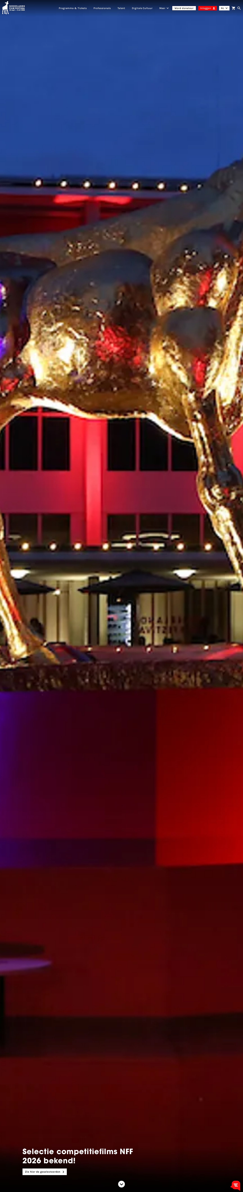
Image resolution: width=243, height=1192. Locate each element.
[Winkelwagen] (233, 8)
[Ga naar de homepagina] (13, 8)
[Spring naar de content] (121, 1184)
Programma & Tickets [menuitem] (73, 8)
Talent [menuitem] (121, 8)
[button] (231, 1186)
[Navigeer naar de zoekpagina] (239, 8)
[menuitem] (162, 8)
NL (222, 8)
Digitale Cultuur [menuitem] (142, 8)
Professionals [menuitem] (102, 8)
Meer (162, 8)
